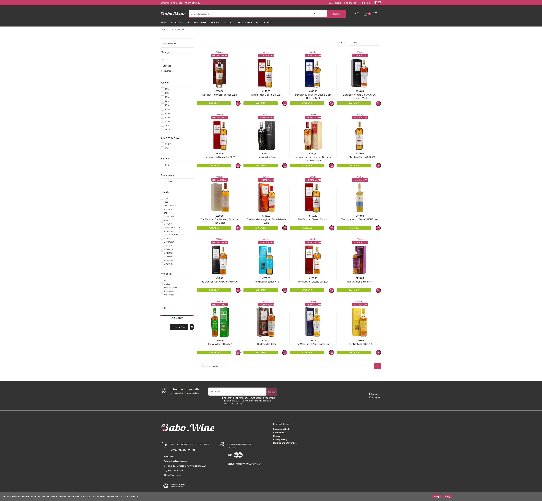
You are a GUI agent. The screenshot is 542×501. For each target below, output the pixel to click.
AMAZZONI (168, 260)
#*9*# (167, 148)
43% (167, 92)
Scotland (168, 181)
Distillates (176, 22)
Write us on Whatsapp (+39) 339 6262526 (180, 2)
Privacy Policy (280, 439)
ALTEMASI (168, 253)
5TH (166, 213)
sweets (226, 22)
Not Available (169, 291)
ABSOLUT (168, 220)
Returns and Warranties (285, 442)
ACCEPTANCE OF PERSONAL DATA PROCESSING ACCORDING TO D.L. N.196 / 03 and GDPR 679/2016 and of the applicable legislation (249, 401)
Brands (276, 435)
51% (167, 125)
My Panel (353, 2)
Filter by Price (179, 326)
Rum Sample (201, 22)
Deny (447, 496)
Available (167, 284)
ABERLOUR (169, 216)
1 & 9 (166, 198)
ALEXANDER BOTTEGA (173, 234)
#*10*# (168, 144)
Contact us (337, 2)
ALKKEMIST (169, 242)
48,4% (167, 109)
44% (167, 101)
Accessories (263, 22)
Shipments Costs (281, 429)
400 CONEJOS (170, 205)
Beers (215, 22)
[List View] (345, 42)
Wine (163, 22)
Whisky (219, 52)
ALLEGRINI (168, 245)
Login (367, 2)
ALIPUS (167, 238)
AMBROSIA (168, 264)
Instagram (376, 397)
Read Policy (237, 403)
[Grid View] (340, 42)
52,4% (167, 129)
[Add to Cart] (238, 103)
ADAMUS (168, 224)
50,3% (167, 121)
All (165, 280)
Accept (436, 496)
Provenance (245, 22)
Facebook (375, 393)
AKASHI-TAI (168, 231)
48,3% (167, 105)
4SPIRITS (168, 209)
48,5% (167, 113)
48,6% (167, 117)
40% (167, 89)
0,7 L (167, 164)
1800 (166, 202)
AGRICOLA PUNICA (172, 227)
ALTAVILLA (168, 249)
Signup (271, 391)
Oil (188, 22)
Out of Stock (169, 294)
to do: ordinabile (170, 287)
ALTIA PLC (168, 256)
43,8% (167, 97)
